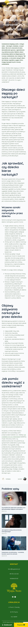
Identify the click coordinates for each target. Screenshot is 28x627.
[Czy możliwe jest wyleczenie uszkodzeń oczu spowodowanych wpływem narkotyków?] (14, 498)
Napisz (20, 625)
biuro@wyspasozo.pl (14, 569)
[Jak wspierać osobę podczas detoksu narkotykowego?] (14, 521)
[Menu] (25, 3)
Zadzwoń (8, 625)
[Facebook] (12, 597)
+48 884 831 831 (14, 578)
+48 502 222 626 (14, 574)
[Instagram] (15, 597)
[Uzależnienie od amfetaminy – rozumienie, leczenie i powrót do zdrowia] (14, 543)
